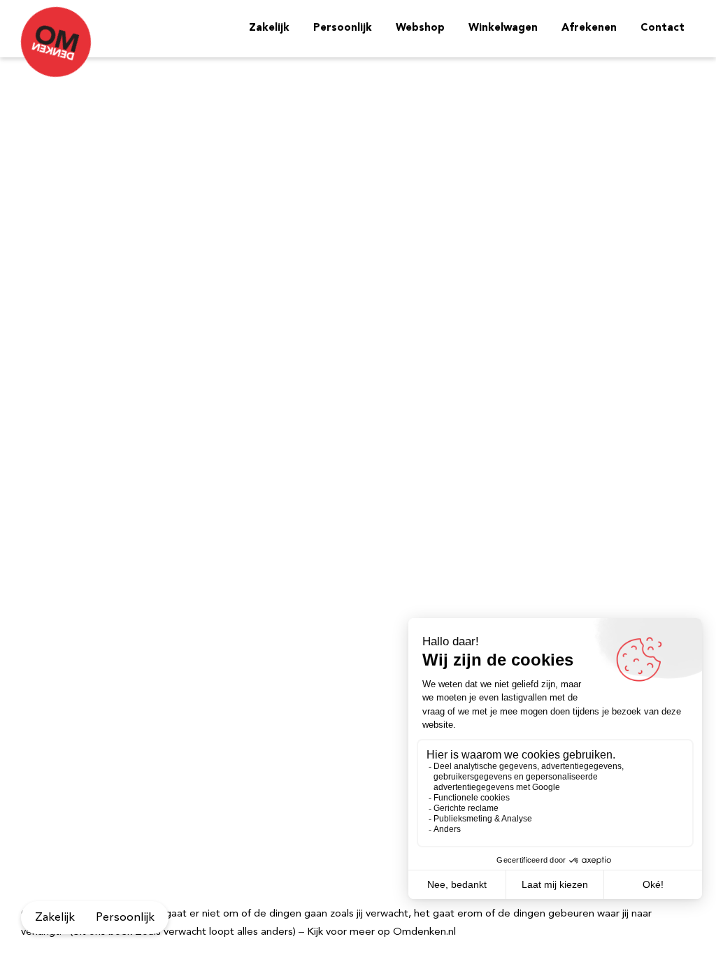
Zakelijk (269, 28)
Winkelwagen (503, 28)
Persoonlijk (342, 28)
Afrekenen (589, 28)
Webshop (420, 28)
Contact (662, 28)
